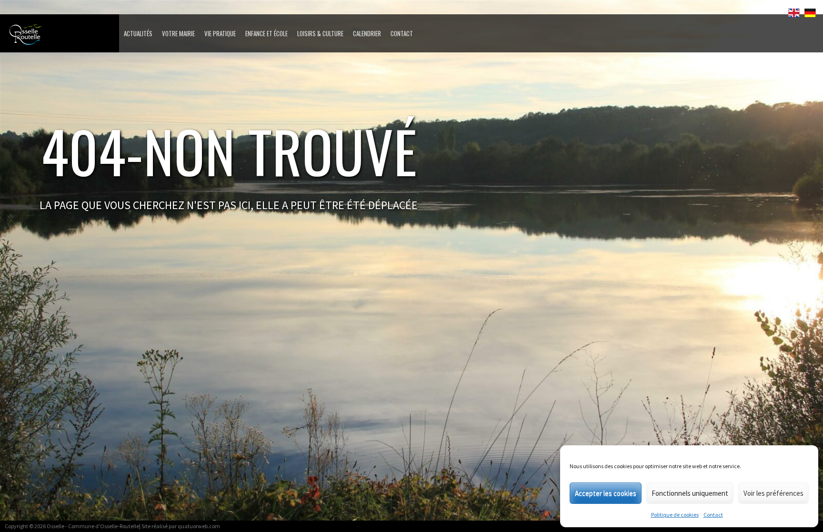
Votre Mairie (178, 33)
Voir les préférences (773, 493)
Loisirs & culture (320, 33)
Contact (713, 514)
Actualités (138, 33)
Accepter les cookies (605, 493)
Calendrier (367, 33)
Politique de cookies (675, 514)
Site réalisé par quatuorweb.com (180, 526)
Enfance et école (266, 33)
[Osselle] (62, 37)
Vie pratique (220, 33)
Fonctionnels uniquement (690, 493)
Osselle (55, 526)
